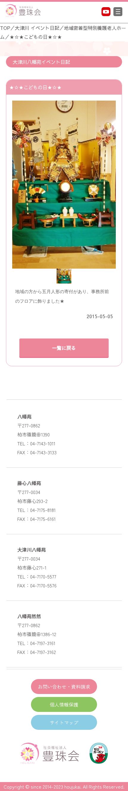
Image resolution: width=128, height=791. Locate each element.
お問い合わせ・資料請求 (64, 686)
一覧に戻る (64, 347)
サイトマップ (64, 722)
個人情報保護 (64, 704)
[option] (64, 185)
